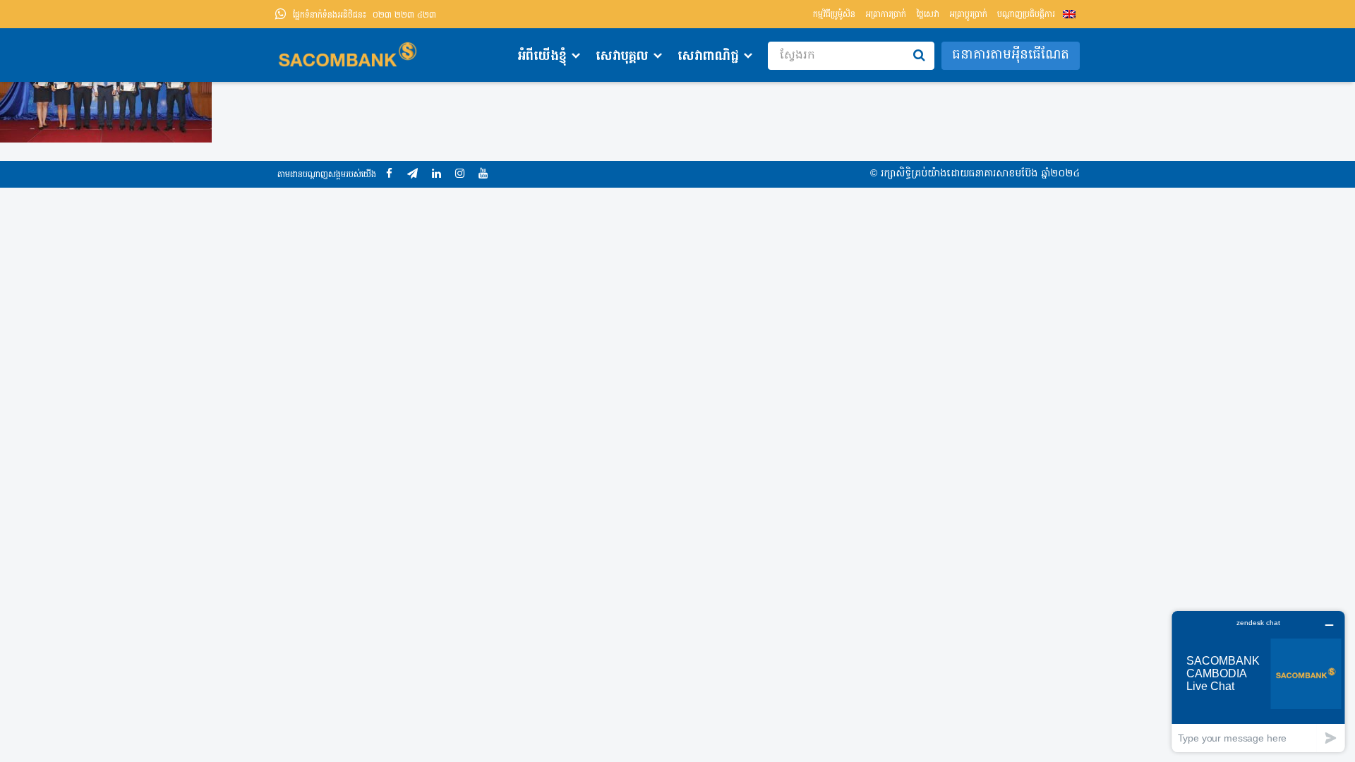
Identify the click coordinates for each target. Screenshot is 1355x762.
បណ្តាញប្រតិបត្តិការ (1026, 14)
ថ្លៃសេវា (927, 14)
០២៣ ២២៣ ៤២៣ (364, 15)
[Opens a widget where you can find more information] (1258, 681)
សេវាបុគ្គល (622, 56)
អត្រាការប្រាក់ (885, 14)
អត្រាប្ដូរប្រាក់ (968, 14)
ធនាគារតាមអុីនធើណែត (1010, 55)
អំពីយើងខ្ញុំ (542, 56)
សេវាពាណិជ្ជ (708, 56)
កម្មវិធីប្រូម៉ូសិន (834, 14)
